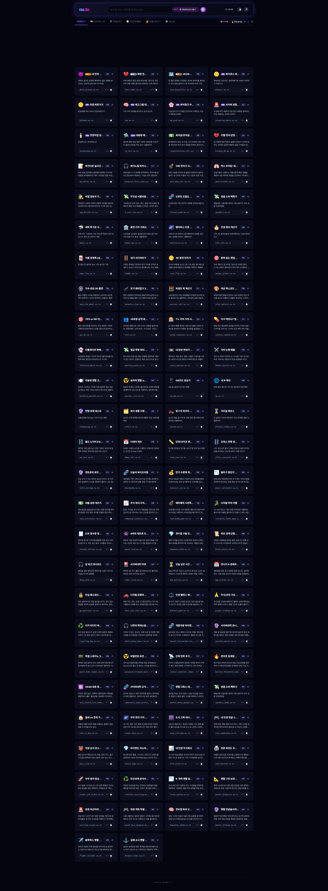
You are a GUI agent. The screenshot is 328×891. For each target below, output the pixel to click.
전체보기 (81, 21)
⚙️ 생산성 (170, 21)
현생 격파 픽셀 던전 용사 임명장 (188, 9)
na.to (84, 9)
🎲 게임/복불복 (133, 21)
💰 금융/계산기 (153, 21)
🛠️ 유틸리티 (116, 21)
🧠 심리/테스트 (97, 21)
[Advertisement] (164, 46)
